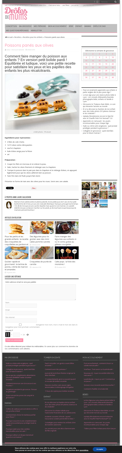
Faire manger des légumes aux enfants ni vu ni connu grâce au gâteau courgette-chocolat (65, 241)
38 (99, 77)
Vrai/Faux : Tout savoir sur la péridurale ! (98, 369)
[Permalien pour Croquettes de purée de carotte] (42, 258)
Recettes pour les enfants (33, 37)
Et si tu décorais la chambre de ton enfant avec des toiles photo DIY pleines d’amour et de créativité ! (99, 111)
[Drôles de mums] (16, 18)
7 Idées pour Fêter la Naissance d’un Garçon (100, 428)
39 (106, 77)
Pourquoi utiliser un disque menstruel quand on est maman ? (19, 436)
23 (99, 67)
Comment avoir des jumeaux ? (56, 369)
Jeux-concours (88, 5)
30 (113, 70)
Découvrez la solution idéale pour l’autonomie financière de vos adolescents (60, 411)
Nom (7, 302)
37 (93, 77)
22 (93, 67)
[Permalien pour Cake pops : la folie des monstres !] (67, 258)
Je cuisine (74, 5)
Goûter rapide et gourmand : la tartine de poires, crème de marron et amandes (16, 265)
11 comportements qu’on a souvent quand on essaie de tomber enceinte (60, 380)
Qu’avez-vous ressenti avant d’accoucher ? (99, 385)
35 (113, 74)
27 (93, 70)
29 (106, 70)
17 (93, 64)
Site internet (10, 317)
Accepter (99, 449)
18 (99, 64)
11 (86, 60)
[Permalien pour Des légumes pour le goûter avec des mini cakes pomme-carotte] (42, 233)
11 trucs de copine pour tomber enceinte (59, 391)
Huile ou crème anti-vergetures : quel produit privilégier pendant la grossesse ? (100, 127)
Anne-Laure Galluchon (18, 50)
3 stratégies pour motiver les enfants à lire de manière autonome (60, 423)
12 (93, 60)
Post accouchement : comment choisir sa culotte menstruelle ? (98, 364)
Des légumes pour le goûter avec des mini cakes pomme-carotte (40, 239)
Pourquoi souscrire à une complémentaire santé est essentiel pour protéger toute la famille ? (21, 423)
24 (106, 67)
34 (106, 74)
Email (7, 310)
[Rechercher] (115, 2)
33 (99, 74)
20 (113, 64)
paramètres (84, 450)
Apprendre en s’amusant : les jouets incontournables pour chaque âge (96, 122)
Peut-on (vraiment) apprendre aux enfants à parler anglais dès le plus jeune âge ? (100, 91)
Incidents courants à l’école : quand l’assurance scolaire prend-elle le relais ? (59, 417)
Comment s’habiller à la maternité (96, 389)
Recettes (17, 37)
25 (113, 67)
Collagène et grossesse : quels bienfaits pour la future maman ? (98, 132)
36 (86, 77)
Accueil (10, 37)
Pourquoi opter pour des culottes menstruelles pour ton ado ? (18, 430)
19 (106, 64)
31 (86, 74)
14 (106, 60)
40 (113, 77)
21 (86, 67)
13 (99, 60)
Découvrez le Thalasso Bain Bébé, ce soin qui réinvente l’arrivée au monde (99, 105)
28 (99, 70)
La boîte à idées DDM (38, 5)
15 (113, 60)
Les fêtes (65, 5)
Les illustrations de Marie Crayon (16, 5)
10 (113, 57)
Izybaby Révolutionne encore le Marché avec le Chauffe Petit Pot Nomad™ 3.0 (98, 117)
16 (86, 64)
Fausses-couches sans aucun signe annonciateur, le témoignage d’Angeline (59, 386)
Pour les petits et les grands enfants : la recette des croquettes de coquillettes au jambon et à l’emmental (16, 241)
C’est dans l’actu (54, 5)
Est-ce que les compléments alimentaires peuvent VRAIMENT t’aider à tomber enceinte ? (21, 377)
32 (93, 74)
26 (86, 70)
